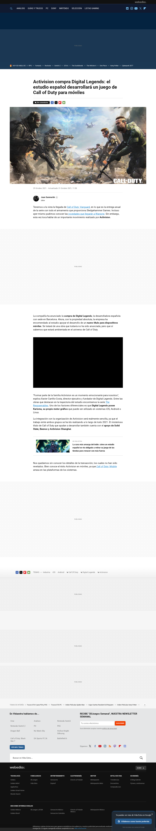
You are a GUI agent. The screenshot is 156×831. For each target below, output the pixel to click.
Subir (139, 768)
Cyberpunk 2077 (127, 66)
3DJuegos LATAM (36, 810)
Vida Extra (33, 783)
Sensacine (54, 780)
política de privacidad (109, 728)
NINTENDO (64, 8)
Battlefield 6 (62, 738)
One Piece (103, 66)
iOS (54, 572)
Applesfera (14, 787)
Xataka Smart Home (17, 790)
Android (61, 572)
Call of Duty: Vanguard (78, 207)
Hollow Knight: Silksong (63, 732)
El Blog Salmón (135, 780)
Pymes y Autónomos (137, 783)
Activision (103, 572)
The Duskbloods (77, 66)
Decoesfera (114, 783)
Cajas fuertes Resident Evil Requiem (101, 705)
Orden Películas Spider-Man (75, 705)
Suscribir (120, 723)
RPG (30, 66)
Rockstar (48, 66)
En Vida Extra (77, 441)
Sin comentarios (42, 102)
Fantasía (38, 66)
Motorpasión (94, 780)
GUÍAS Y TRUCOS (35, 8)
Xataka (12, 780)
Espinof (53, 783)
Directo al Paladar (76, 780)
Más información (80, 828)
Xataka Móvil (14, 783)
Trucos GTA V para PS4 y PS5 (37, 705)
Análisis (37, 721)
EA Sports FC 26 (40, 738)
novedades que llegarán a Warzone (86, 213)
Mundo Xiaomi (15, 794)
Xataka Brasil (15, 813)
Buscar (141, 758)
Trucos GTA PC (56, 705)
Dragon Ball (15, 731)
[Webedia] (140, 1)
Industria (46, 572)
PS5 (58, 726)
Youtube (136, 8)
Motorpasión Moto (96, 783)
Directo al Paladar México (76, 811)
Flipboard (144, 8)
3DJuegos (34, 780)
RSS (110, 746)
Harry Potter (114, 66)
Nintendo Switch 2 (17, 726)
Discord (127, 8)
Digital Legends (89, 572)
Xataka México (15, 810)
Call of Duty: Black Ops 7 (17, 739)
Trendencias (114, 780)
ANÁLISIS (21, 8)
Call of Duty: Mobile (106, 466)
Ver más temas (17, 747)
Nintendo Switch (64, 721)
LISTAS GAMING (92, 8)
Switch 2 (57, 66)
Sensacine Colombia (57, 813)
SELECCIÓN (77, 8)
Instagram (131, 8)
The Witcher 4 (91, 66)
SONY (53, 8)
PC (47, 8)
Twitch (115, 746)
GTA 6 (66, 66)
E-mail (63, 102)
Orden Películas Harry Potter (127, 705)
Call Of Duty (73, 572)
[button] (49, 197)
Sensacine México (56, 810)
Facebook (52, 102)
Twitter (140, 8)
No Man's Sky (39, 731)
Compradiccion (115, 787)
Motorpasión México (97, 810)
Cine (12, 721)
